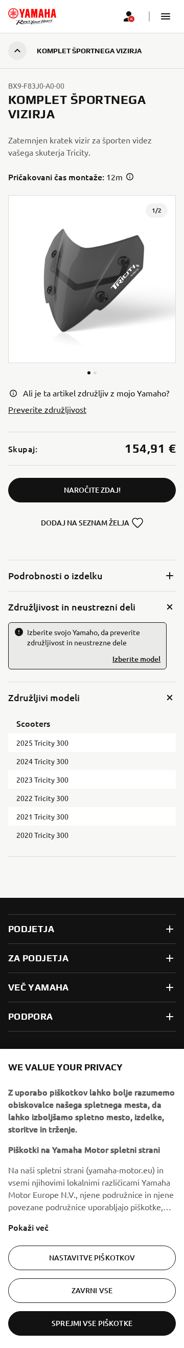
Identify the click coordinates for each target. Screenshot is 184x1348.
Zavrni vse (92, 1290)
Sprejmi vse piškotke (92, 1323)
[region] (92, 1198)
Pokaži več (28, 1227)
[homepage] (32, 16)
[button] (165, 16)
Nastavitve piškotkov (92, 1257)
